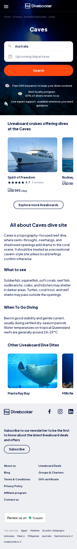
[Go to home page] (38, 6)
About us (10, 465)
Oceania (17, 16)
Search (38, 70)
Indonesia (9, 536)
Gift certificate (48, 479)
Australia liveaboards (35, 16)
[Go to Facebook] (49, 412)
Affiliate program (15, 492)
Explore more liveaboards (38, 205)
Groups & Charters (51, 472)
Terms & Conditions (17, 479)
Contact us (11, 499)
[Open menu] (6, 6)
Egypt (24, 530)
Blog (7, 472)
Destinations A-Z (63, 536)
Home (7, 16)
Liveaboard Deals (49, 465)
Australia (46, 536)
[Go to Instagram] (60, 412)
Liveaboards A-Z (12, 541)
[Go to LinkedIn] (70, 412)
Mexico (21, 536)
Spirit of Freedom (21, 177)
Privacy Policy (13, 486)
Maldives (35, 530)
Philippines (33, 536)
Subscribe (17, 449)
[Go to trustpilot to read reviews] (38, 517)
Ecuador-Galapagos (53, 530)
